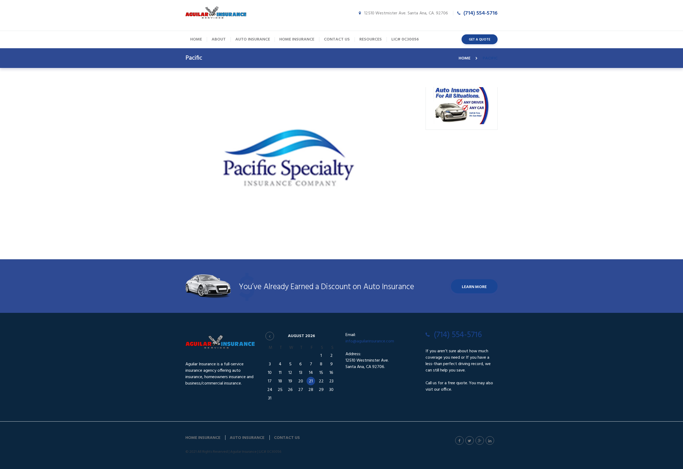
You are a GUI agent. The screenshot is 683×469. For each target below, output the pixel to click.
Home (464, 58)
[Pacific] (288, 157)
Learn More (474, 287)
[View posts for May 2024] (269, 336)
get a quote (479, 39)
